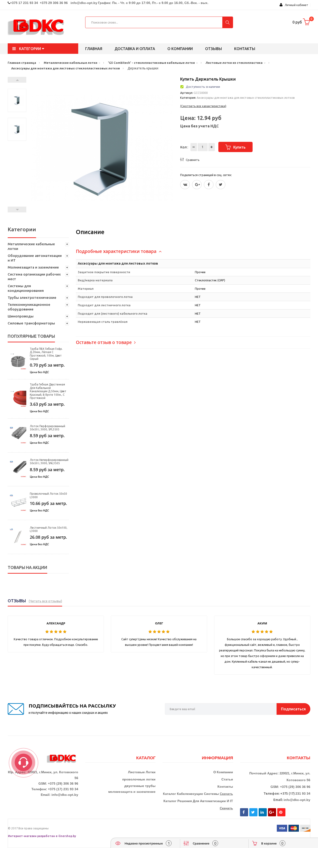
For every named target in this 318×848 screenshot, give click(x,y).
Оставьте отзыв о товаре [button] (104, 342)
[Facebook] (208, 184)
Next (17, 80)
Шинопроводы (21, 316)
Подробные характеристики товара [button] (117, 251)
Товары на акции (27, 567)
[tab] (193, 251)
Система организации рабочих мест (34, 276)
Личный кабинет (295, 5)
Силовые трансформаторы (31, 323)
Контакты (244, 49)
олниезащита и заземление (133, 792)
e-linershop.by (66, 836)
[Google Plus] (197, 184)
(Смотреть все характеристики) (203, 106)
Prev (17, 209)
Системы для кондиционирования (26, 288)
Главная (93, 49)
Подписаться (293, 709)
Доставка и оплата (135, 49)
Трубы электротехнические (32, 298)
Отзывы (213, 49)
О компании (180, 49)
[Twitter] (185, 184)
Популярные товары (31, 336)
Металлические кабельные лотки (31, 246)
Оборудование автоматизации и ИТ (35, 258)
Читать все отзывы (45, 601)
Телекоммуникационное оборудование (29, 307)
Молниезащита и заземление (33, 267)
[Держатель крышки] (17, 100)
